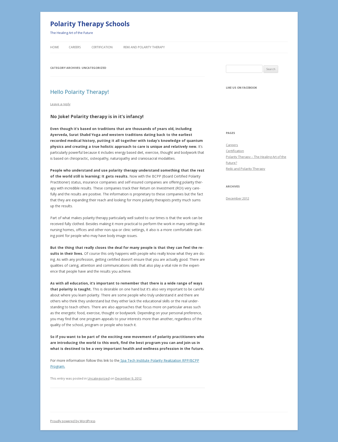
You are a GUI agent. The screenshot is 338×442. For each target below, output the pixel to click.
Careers (75, 47)
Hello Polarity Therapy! (79, 91)
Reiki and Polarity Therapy (144, 47)
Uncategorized (99, 378)
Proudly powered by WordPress (72, 421)
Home (54, 47)
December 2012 (237, 198)
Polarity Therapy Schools (90, 23)
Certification (102, 47)
